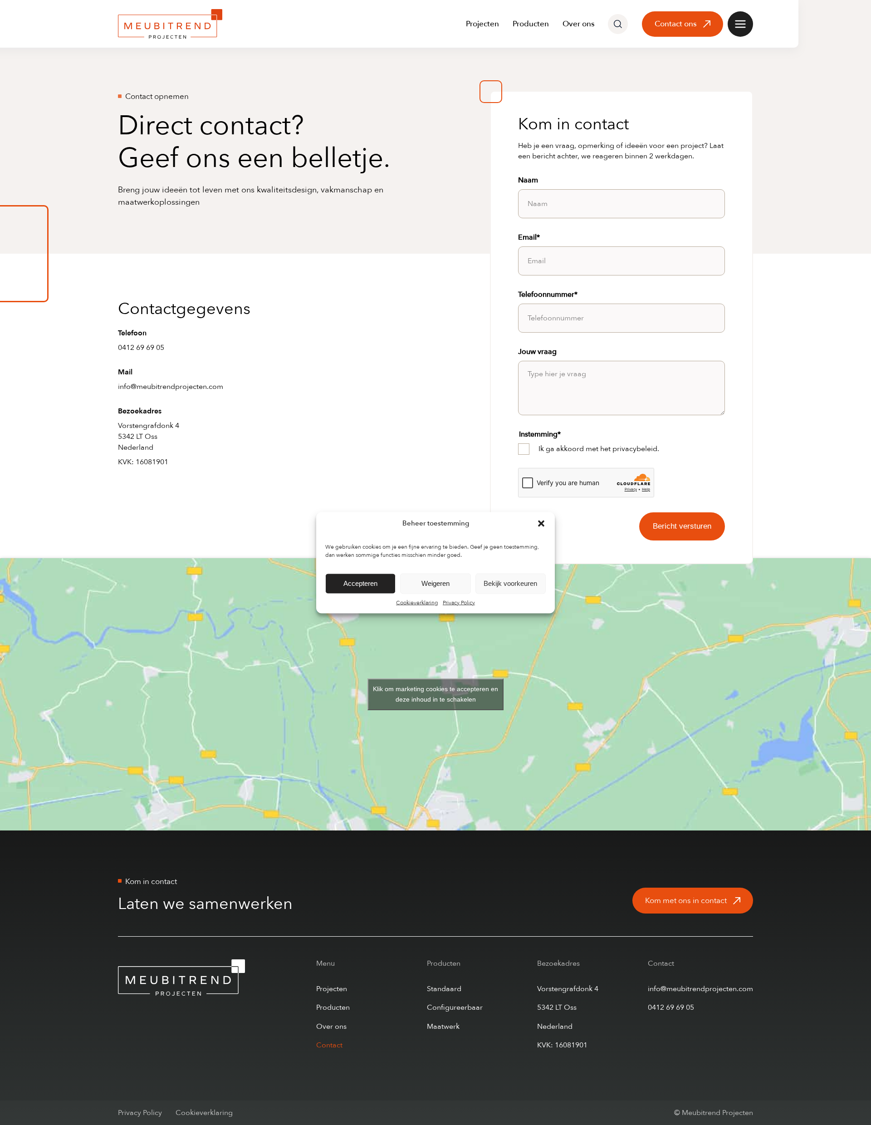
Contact (329, 1045)
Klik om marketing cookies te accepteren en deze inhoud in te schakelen (435, 694)
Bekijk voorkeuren (510, 583)
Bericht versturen (682, 526)
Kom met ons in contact (686, 900)
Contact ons (676, 24)
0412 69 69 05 (141, 348)
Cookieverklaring (417, 602)
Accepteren (360, 583)
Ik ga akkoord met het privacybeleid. (598, 449)
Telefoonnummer (547, 295)
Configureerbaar (455, 1007)
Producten (531, 24)
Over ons (579, 24)
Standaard (444, 989)
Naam (528, 180)
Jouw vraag (537, 352)
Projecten (482, 24)
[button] (541, 523)
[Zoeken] (618, 24)
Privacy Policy (459, 602)
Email (529, 237)
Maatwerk (443, 1027)
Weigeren (435, 583)
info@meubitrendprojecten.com (170, 387)
